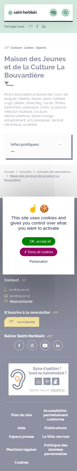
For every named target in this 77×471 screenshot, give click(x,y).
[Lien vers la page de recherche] (66, 13)
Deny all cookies (40, 252)
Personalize (39, 261)
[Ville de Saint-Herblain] (22, 14)
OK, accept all (40, 241)
